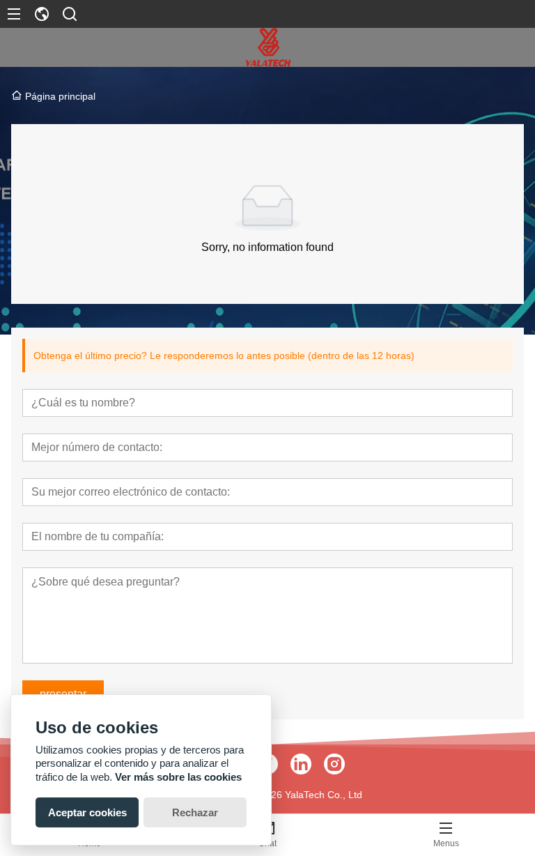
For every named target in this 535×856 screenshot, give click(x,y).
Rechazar (195, 812)
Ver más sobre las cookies (178, 777)
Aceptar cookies (87, 812)
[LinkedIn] (301, 764)
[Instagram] (334, 764)
